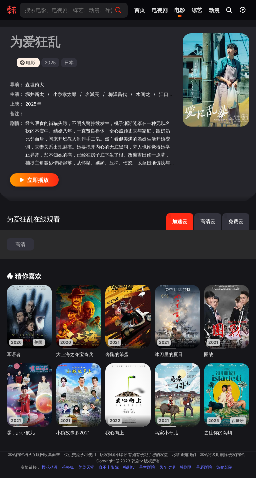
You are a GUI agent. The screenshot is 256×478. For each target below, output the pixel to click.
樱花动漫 (50, 467)
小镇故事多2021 (73, 432)
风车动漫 (167, 467)
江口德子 (169, 94)
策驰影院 (224, 467)
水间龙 (143, 94)
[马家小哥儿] (177, 394)
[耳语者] (29, 316)
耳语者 (14, 354)
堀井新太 (35, 94)
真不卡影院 (109, 467)
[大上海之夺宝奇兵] (78, 316)
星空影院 (147, 467)
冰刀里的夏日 (169, 354)
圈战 (208, 354)
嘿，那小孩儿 (21, 432)
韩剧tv (129, 467)
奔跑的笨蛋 (117, 354)
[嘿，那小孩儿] (29, 394)
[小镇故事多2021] (78, 394)
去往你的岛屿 (218, 432)
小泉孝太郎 (65, 94)
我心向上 (114, 432)
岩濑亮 (93, 94)
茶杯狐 (68, 467)
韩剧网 (186, 467)
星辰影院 (204, 467)
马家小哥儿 (166, 432)
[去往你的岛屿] (226, 394)
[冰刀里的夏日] (177, 316)
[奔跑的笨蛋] (128, 316)
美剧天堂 (86, 467)
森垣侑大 (34, 84)
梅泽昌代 (118, 94)
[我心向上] (128, 394)
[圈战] (226, 316)
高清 (20, 244)
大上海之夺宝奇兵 (74, 354)
